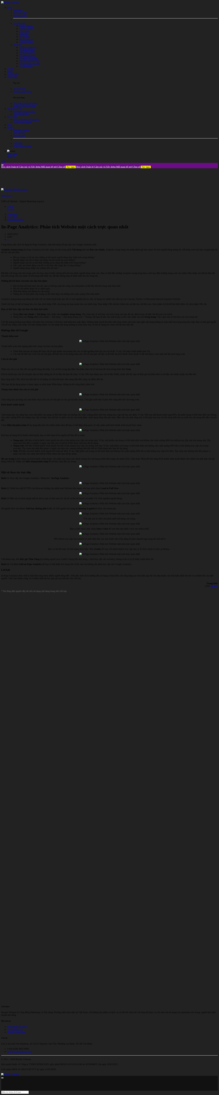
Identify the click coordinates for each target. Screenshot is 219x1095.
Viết (3, 161)
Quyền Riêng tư (14, 1029)
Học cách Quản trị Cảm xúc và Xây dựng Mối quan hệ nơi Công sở (38, 167)
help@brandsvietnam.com (19, 1051)
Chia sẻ (10, 206)
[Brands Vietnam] (10, 2)
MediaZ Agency (6, 195)
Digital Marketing (15, 219)
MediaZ (214, 586)
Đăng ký (11, 156)
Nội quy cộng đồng (16, 1032)
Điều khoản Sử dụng (17, 1026)
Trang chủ (12, 214)
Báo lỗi (10, 209)
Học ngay (71, 167)
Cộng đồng (12, 217)
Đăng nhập (12, 153)
